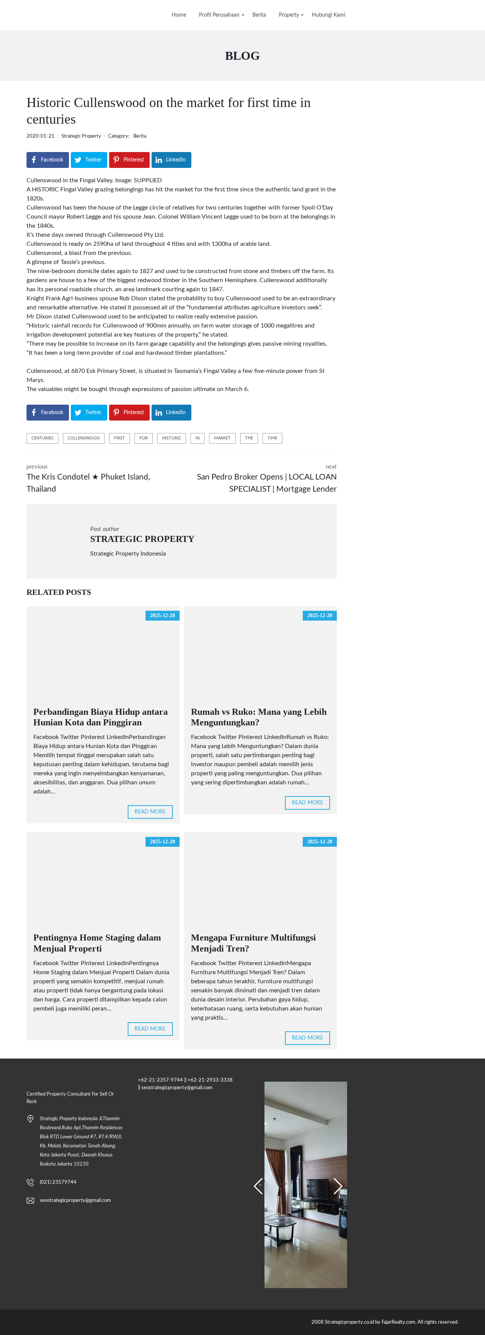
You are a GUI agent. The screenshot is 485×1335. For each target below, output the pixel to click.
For (143, 438)
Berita (139, 136)
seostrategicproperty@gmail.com (75, 1200)
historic (171, 438)
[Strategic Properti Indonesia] (6, 15)
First (119, 438)
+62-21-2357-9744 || (162, 1080)
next (267, 478)
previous (88, 478)
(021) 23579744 (58, 1182)
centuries (42, 438)
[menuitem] (178, 15)
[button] (258, 1186)
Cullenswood (84, 438)
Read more (150, 812)
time (272, 438)
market (222, 438)
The (249, 438)
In (198, 438)
